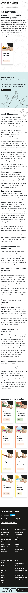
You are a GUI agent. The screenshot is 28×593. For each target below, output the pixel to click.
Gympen (19, 493)
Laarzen (17, 546)
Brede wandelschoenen (21, 570)
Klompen (17, 544)
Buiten (2, 568)
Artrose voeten (5, 532)
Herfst (2, 573)
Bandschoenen (7, 468)
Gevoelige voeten (5, 542)
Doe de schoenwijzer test (8, 522)
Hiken (2, 575)
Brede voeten (4, 534)
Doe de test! (5, 90)
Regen (2, 580)
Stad (2, 582)
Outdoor (3, 577)
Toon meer (4, 553)
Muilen (16, 551)
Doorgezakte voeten (6, 539)
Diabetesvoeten (5, 537)
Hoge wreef (4, 551)
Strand (2, 585)
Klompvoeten (6, 419)
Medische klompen (20, 549)
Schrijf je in (21, 590)
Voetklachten (6, 60)
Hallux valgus (4, 546)
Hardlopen (20, 419)
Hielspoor (3, 549)
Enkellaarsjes (18, 534)
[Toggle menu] (25, 2)
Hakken (17, 539)
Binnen (2, 565)
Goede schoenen (5, 544)
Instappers (17, 542)
